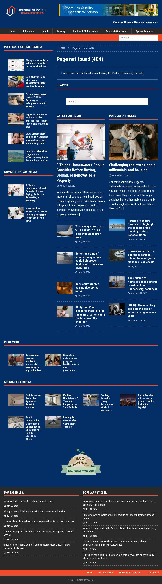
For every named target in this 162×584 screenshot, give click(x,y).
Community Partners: (20, 172)
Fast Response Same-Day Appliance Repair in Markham (33, 401)
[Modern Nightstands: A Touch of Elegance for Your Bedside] (53, 400)
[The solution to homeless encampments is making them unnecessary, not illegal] (117, 282)
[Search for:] (138, 37)
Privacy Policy (105, 572)
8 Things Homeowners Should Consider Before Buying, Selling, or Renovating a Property (36, 193)
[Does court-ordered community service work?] (65, 288)
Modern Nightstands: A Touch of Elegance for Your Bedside (70, 401)
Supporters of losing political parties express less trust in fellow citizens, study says (37, 120)
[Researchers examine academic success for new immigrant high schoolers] (16, 360)
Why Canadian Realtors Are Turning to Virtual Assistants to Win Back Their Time (37, 214)
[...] (80, 214)
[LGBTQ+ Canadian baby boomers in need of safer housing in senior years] (117, 309)
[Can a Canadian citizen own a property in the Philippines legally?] (128, 400)
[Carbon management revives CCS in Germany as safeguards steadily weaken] (16, 99)
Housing (61, 31)
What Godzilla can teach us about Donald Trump (28, 501)
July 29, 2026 (84, 241)
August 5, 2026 (67, 185)
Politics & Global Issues (85, 31)
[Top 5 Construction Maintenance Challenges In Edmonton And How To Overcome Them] (16, 422)
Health (45, 31)
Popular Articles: (95, 492)
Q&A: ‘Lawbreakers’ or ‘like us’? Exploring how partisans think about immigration (37, 139)
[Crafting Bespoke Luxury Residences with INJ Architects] (91, 400)
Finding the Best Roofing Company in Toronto (70, 422)
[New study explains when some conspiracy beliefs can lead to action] (16, 81)
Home (12, 31)
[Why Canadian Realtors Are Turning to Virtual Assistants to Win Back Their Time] (16, 213)
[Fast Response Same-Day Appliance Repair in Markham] (16, 400)
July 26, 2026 (91, 536)
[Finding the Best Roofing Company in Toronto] (53, 422)
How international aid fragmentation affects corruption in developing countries (37, 156)
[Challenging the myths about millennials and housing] (133, 142)
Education (28, 31)
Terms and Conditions (130, 572)
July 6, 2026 (91, 549)
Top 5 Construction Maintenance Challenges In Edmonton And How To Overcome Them (33, 428)
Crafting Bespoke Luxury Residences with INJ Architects (107, 403)
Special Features (144, 31)
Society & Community (116, 31)
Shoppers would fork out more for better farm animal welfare (37, 63)
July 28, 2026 (12, 539)
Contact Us (153, 572)
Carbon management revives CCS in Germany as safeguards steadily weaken (36, 100)
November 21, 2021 (122, 175)
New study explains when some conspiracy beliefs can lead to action (35, 82)
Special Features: (17, 382)
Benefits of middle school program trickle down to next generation (71, 363)
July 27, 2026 (91, 509)
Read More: (12, 342)
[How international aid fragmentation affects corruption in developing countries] (16, 156)
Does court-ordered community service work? (87, 287)
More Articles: (14, 492)
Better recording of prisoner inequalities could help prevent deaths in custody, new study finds (89, 261)
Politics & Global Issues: (23, 47)
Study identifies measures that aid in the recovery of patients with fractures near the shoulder (90, 314)
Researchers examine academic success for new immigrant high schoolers (33, 363)
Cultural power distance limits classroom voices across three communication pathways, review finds (114, 543)
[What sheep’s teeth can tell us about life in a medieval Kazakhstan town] (65, 231)
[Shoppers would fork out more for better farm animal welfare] (16, 65)
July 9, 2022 (136, 266)
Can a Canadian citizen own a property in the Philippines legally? (146, 401)
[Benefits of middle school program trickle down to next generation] (53, 360)
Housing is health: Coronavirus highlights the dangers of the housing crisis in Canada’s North (142, 228)
